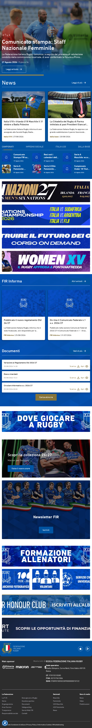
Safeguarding (26, 707)
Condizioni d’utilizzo (18, 725)
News (55, 710)
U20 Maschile (58, 704)
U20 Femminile (58, 707)
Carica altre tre (46, 397)
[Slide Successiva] (9, 35)
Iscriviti (46, 530)
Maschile (56, 698)
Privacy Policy (31, 725)
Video (82, 701)
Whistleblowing (58, 725)
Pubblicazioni (84, 704)
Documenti (26, 704)
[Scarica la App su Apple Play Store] (80, 648)
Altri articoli (77, 281)
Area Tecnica (6, 707)
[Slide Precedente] (3, 35)
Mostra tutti (38, 661)
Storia (4, 701)
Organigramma (7, 704)
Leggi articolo (12, 69)
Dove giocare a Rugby (29, 698)
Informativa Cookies (44, 725)
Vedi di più (77, 351)
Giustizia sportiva (28, 701)
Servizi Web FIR (27, 710)
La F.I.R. (5, 698)
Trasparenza (6, 710)
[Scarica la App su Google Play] (87, 648)
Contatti (24, 713)
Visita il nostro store (21, 468)
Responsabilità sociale (10, 713)
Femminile (57, 701)
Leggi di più (77, 82)
